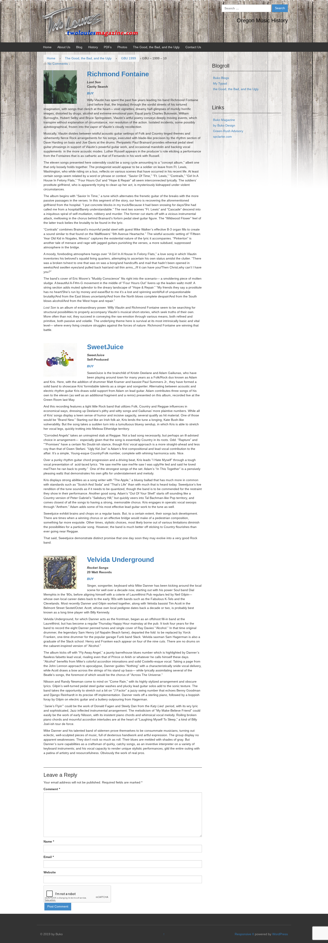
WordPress (280, 934)
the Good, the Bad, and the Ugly (236, 89)
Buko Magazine (224, 120)
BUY (90, 93)
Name (49, 841)
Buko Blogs (221, 78)
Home (47, 47)
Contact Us (193, 47)
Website (50, 872)
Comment (52, 789)
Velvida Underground (120, 559)
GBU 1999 (128, 58)
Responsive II (244, 934)
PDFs (108, 47)
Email (49, 857)
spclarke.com (222, 136)
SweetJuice (105, 347)
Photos (122, 47)
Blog (79, 47)
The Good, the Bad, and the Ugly (156, 47)
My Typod (220, 83)
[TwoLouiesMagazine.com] (90, 21)
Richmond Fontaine (118, 74)
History (93, 47)
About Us (63, 47)
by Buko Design (224, 125)
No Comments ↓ (59, 63)
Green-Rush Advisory (228, 131)
